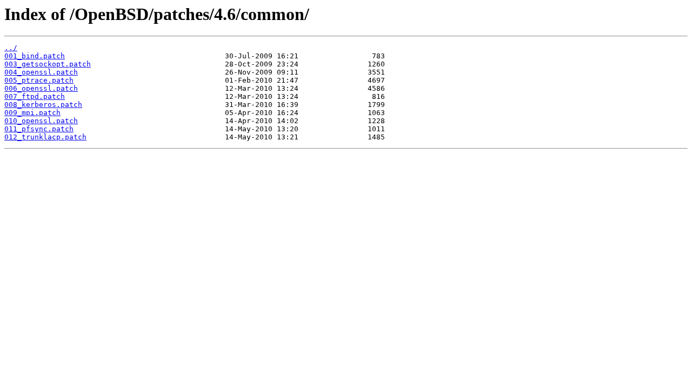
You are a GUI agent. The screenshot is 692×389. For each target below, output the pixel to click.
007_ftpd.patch (34, 96)
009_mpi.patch (32, 113)
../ (10, 48)
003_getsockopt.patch (47, 64)
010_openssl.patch (41, 121)
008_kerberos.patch (43, 104)
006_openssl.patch (41, 88)
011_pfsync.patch (39, 129)
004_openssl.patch (41, 72)
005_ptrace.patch (39, 80)
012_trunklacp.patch (45, 137)
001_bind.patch (34, 56)
